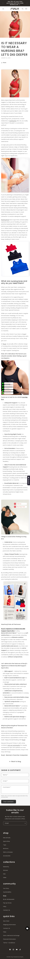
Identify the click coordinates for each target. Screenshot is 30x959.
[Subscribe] (25, 823)
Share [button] (4, 62)
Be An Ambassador (8, 899)
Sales (4, 877)
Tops (4, 845)
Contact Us (6, 910)
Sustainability (7, 892)
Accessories (6, 856)
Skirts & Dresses (8, 852)
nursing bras (17, 281)
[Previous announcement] (3, 3)
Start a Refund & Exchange (11, 935)
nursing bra (12, 121)
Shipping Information (9, 924)
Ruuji (4, 344)
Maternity (6, 866)
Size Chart (6, 921)
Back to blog (16, 761)
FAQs (4, 906)
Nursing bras (5, 220)
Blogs (4, 896)
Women (5, 870)
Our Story (6, 888)
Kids (4, 874)
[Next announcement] (27, 3)
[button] (3, 8)
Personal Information (9, 939)
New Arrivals (6, 837)
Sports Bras (6, 841)
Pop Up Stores (7, 903)
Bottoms (5, 848)
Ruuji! (23, 740)
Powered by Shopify (18, 956)
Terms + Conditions (9, 943)
